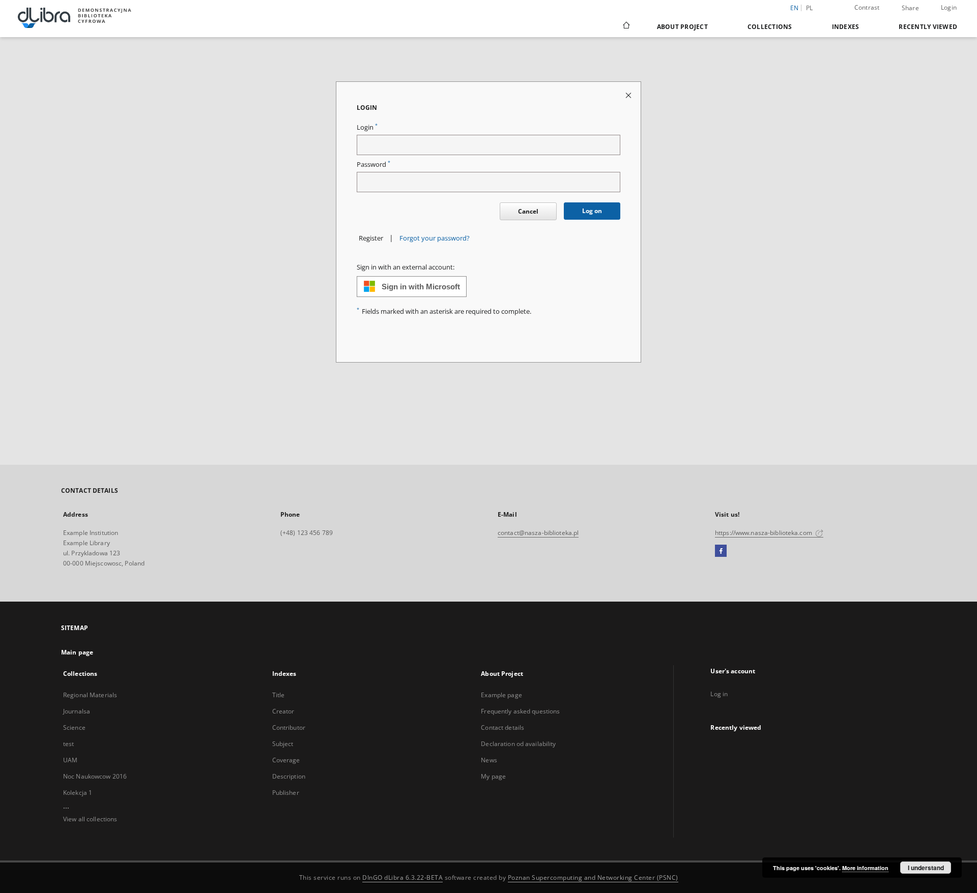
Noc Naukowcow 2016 (95, 776)
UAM (70, 760)
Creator (283, 711)
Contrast (867, 7)
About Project (682, 26)
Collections (770, 26)
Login (949, 7)
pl (809, 8)
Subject (283, 743)
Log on (592, 210)
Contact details (502, 727)
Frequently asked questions (520, 711)
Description (288, 776)
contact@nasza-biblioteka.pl (538, 532)
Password (373, 164)
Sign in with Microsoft (421, 286)
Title (278, 695)
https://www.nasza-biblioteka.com (764, 532)
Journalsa (76, 711)
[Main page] (625, 26)
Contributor (288, 727)
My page (493, 776)
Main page (77, 652)
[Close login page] (629, 95)
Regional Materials (90, 695)
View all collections (90, 819)
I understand (926, 867)
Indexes (845, 26)
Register (371, 238)
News (489, 760)
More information (865, 868)
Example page (501, 695)
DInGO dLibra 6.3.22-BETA (402, 877)
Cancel (528, 211)
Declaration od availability (518, 743)
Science (74, 727)
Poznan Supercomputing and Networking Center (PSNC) (593, 877)
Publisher (285, 792)
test (68, 743)
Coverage (286, 760)
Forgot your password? (434, 238)
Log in (719, 694)
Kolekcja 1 (77, 792)
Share (910, 8)
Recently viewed (928, 26)
